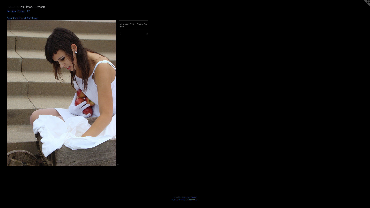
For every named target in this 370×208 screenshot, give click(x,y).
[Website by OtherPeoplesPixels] (364, 6)
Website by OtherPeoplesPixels (185, 199)
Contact (21, 11)
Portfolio (11, 11)
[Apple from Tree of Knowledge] (61, 93)
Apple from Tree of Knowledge (22, 18)
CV (28, 11)
